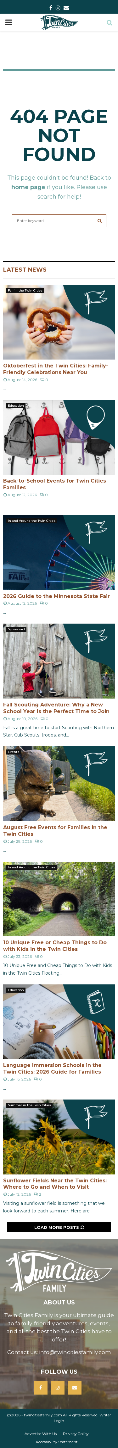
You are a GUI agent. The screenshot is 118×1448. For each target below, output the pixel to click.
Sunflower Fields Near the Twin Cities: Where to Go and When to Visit (55, 1184)
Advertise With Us (41, 1433)
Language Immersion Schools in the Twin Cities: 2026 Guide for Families (52, 1068)
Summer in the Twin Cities (29, 1105)
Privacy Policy (76, 1433)
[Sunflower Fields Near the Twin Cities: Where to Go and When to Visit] (59, 1137)
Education (16, 406)
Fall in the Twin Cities (25, 290)
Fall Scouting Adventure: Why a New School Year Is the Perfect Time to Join (56, 708)
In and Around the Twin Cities (31, 521)
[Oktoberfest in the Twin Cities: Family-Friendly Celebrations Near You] (59, 322)
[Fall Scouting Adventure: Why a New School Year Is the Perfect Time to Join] (59, 661)
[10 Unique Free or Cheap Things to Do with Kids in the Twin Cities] (59, 899)
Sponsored (16, 629)
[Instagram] (58, 1388)
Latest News (25, 269)
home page (28, 187)
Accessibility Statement (57, 1441)
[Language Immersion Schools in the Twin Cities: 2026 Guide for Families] (59, 1021)
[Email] (74, 1388)
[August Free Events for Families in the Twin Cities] (59, 783)
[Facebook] (41, 1388)
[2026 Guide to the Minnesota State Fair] (59, 552)
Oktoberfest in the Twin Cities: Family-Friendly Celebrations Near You (55, 369)
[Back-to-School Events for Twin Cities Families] (59, 437)
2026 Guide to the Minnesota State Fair (56, 596)
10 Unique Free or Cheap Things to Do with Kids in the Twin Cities (55, 946)
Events (13, 752)
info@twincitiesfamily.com (75, 1352)
